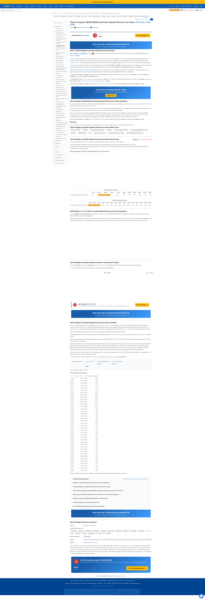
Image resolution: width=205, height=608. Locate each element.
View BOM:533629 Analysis (136, 568)
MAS (103, 533)
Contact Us (120, 580)
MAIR (99, 533)
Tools (50, 6)
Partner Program (110, 580)
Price (56, 149)
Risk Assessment (59, 115)
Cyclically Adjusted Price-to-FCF (116, 133)
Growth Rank (59, 77)
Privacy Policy (89, 580)
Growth (56, 146)
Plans (121, 583)
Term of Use (82, 580)
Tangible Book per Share (61, 124)
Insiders (33, 6)
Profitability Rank (59, 109)
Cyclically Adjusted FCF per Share (135, 133)
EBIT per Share (59, 56)
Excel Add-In (126, 583)
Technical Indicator (59, 163)
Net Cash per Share (60, 89)
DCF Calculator (107, 583)
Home (12, 6)
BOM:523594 (73, 531)
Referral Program (102, 580)
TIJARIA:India (87, 536)
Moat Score (58, 136)
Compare (113, 16)
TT (146, 531)
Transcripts (103, 16)
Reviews (61, 6)
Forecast (70, 16)
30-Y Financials (63, 16)
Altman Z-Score (59, 28)
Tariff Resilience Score (61, 138)
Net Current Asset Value (61, 91)
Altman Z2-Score (59, 30)
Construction (73, 13)
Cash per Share (59, 36)
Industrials (65, 13)
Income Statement (59, 154)
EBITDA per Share (60, 58)
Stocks (60, 13)
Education (189, 6)
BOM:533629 (86, 53)
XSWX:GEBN (91, 533)
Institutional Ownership (61, 81)
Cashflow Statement (59, 160)
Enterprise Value (59, 60)
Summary (56, 16)
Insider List (77, 583)
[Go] (151, 19)
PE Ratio (73, 133)
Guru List (72, 583)
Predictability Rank (60, 104)
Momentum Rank (60, 87)
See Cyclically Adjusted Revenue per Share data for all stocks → (111, 576)
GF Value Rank (59, 75)
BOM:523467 (126, 531)
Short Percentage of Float (61, 122)
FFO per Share (59, 64)
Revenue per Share (60, 113)
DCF (74, 16)
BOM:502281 (96, 531)
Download (135, 139)
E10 (57, 50)
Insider (89, 16)
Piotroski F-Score (60, 102)
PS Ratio (90, 105)
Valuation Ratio (58, 140)
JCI (149, 531)
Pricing (56, 6)
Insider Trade (83, 583)
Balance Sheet (58, 157)
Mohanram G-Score (60, 85)
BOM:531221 (111, 531)
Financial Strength (60, 66)
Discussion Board (115, 583)
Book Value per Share (61, 34)
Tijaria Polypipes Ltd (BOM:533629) (85, 13)
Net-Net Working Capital (61, 93)
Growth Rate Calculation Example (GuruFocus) (89, 69)
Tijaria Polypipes (74, 53)
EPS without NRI (59, 62)
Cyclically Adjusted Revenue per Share (111, 13)
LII (96, 533)
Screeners (19, 6)
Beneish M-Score (60, 32)
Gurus (26, 6)
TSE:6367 (84, 533)
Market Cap (58, 83)
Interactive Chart (96, 16)
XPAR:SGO (77, 533)
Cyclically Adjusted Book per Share (139, 130)
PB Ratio (109, 130)
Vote (141, 16)
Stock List (67, 583)
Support (196, 6)
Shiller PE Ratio (110, 58)
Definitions (97, 13)
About (74, 580)
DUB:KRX (108, 533)
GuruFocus (54, 13)
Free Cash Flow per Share (62, 71)
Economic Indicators (91, 583)
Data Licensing (69, 6)
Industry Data (100, 583)
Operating (131, 16)
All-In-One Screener (130, 580)
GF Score (58, 73)
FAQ (116, 580)
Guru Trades (84, 16)
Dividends (57, 151)
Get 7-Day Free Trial (174, 10)
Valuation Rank (59, 128)
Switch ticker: (139, 19)
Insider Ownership (60, 79)
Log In (177, 6)
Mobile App (95, 580)
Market (39, 6)
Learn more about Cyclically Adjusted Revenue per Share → (136, 479)
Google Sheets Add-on (135, 583)
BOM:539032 (119, 531)
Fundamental (58, 26)
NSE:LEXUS (141, 531)
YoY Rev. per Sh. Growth (61, 134)
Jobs (78, 580)
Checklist (136, 16)
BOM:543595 (89, 531)
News (45, 6)
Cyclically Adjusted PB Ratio (121, 130)
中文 (125, 580)
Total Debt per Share (60, 126)
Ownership (125, 16)
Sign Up (183, 6)
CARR (72, 533)
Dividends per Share (60, 48)
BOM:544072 (81, 531)
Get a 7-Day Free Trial (104, 195)
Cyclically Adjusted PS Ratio (98, 81)
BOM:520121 (104, 531)
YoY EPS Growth (59, 132)
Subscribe (171, 6)
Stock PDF (119, 16)
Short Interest (59, 120)
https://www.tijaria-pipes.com (90, 542)
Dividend (78, 16)
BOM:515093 (134, 531)
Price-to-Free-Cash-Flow (99, 133)
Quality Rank (59, 111)
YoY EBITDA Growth (60, 130)
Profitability (57, 143)
